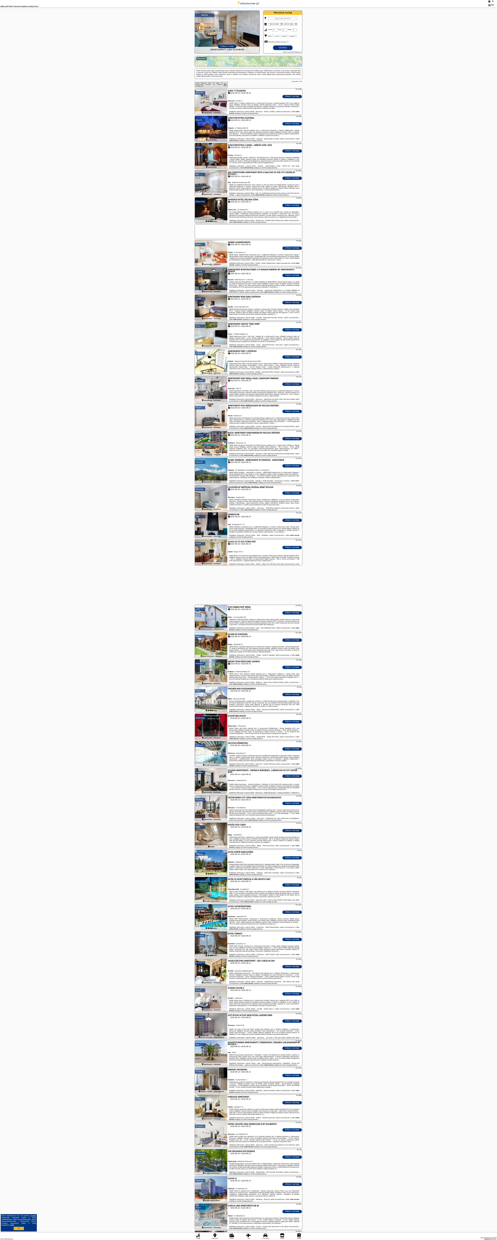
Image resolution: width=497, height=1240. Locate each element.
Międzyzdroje (200, 1153)
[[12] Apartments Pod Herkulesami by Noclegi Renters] (211, 416)
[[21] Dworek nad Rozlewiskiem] (211, 700)
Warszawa (199, 93)
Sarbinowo (199, 435)
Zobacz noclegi (292, 96)
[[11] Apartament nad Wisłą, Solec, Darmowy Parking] (211, 389)
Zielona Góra (200, 202)
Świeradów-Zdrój (202, 881)
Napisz (494, 1239)
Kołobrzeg (199, 1181)
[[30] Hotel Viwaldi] (211, 944)
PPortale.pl (10, 1239)
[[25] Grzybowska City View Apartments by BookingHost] (211, 808)
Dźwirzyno (199, 745)
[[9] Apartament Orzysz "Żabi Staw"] (211, 335)
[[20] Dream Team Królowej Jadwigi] (211, 672)
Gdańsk (198, 244)
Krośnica (199, 147)
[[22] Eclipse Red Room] (211, 727)
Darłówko (199, 1072)
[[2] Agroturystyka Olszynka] (211, 129)
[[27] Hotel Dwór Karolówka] (211, 863)
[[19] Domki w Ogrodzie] (211, 645)
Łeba (197, 1045)
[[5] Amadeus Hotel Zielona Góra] (211, 210)
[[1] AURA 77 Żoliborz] (211, 102)
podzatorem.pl (248, 3)
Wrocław (199, 963)
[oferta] (202, 112)
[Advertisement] (248, 585)
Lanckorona (200, 908)
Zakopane (199, 462)
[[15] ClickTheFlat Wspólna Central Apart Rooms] (211, 498)
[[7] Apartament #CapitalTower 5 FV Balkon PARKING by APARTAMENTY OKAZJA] (211, 280)
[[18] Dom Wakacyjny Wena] (211, 618)
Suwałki (198, 299)
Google (33, 1216)
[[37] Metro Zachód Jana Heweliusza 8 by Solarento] (211, 1135)
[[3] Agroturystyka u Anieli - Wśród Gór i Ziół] (211, 156)
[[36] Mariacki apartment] (211, 1108)
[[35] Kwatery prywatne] (211, 1080)
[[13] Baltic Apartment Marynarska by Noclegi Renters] (211, 444)
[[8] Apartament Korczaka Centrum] (211, 308)
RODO (12, 1225)
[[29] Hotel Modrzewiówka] (211, 917)
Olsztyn (198, 1208)
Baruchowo (200, 936)
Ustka (198, 609)
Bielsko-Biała (200, 718)
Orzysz (198, 326)
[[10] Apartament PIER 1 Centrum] (211, 362)
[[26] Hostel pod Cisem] (211, 836)
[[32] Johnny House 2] (211, 999)
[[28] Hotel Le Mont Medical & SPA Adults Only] (211, 890)
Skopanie (199, 120)
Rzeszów (199, 272)
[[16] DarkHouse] (211, 525)
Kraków (198, 1099)
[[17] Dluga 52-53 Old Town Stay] (211, 552)
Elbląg (198, 827)
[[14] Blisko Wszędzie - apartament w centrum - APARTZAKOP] (211, 471)
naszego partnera (252, 113)
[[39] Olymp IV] (211, 1189)
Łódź (197, 174)
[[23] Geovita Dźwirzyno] (211, 754)
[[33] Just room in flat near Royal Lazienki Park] (211, 1026)
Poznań (198, 408)
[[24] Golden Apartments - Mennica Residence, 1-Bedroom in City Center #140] (211, 781)
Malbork (199, 353)
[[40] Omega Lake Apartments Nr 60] (211, 1217)
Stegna (198, 636)
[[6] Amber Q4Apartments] (211, 253)
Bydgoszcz (199, 664)
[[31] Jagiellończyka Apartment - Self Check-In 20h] (211, 972)
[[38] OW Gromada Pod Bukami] (211, 1162)
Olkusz (198, 691)
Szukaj (283, 48)
